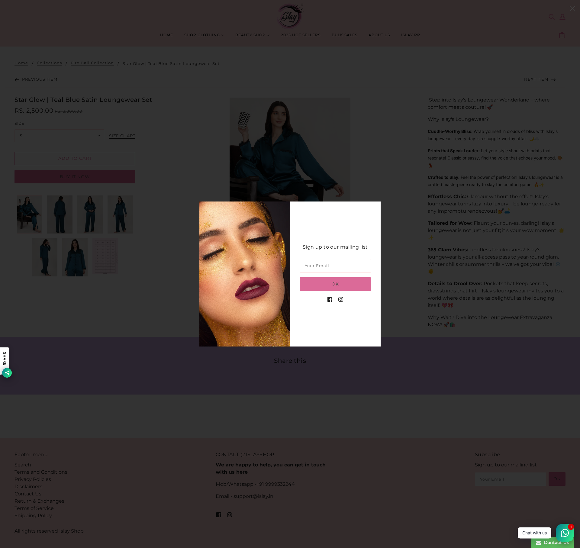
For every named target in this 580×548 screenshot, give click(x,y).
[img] (329, 299)
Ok (335, 284)
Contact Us (555, 542)
